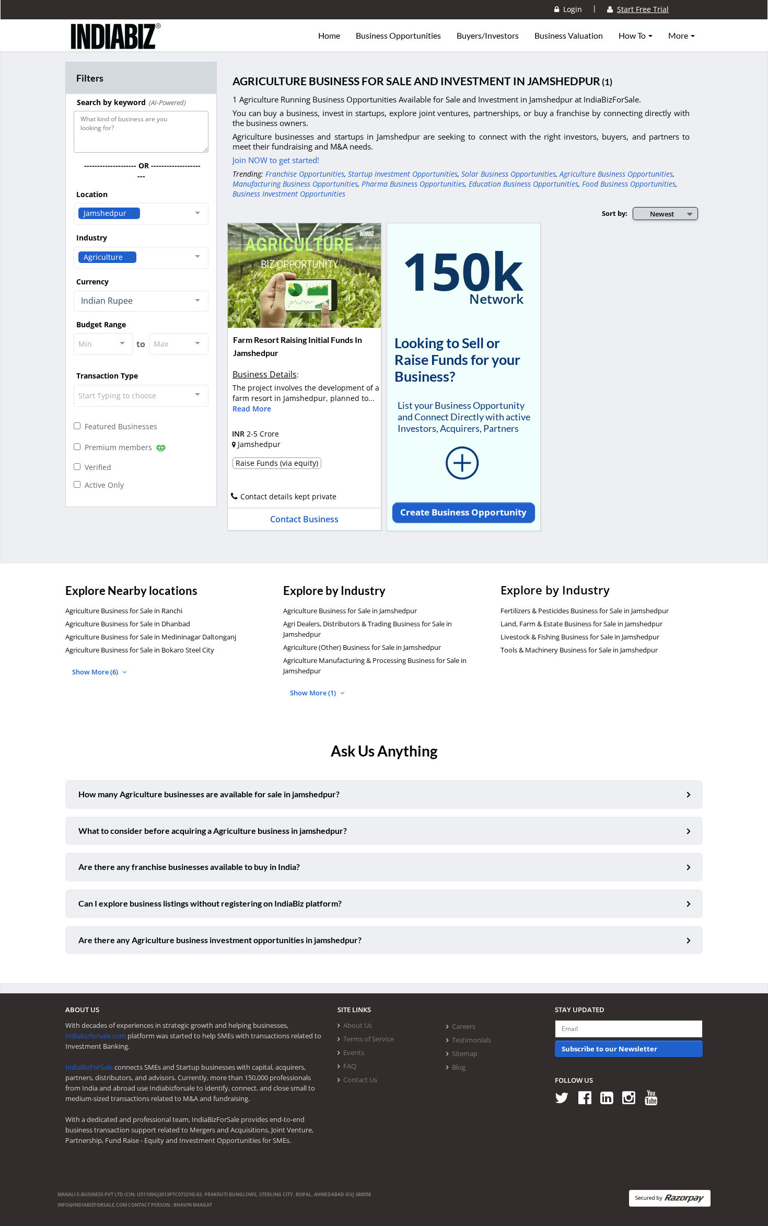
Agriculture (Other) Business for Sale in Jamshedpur (362, 647)
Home (329, 35)
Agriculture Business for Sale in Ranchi (123, 610)
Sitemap (465, 1053)
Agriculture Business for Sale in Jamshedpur (350, 610)
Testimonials (471, 1040)
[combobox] (141, 214)
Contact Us (360, 1079)
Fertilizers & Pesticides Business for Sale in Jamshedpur (585, 610)
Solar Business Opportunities (508, 174)
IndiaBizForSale (89, 1067)
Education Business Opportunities (523, 184)
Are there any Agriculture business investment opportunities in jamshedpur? (220, 940)
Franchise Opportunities (304, 174)
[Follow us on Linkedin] (610, 1098)
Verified (95, 467)
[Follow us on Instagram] (632, 1098)
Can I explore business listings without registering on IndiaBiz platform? (210, 903)
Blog (459, 1067)
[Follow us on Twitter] (565, 1098)
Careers (463, 1026)
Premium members (117, 447)
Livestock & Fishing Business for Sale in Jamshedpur (580, 636)
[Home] (116, 44)
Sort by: (614, 213)
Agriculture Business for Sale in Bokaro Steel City (139, 650)
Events (353, 1052)
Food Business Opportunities (629, 184)
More (679, 35)
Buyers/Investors (488, 35)
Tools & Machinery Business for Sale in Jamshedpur (579, 650)
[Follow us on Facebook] (588, 1098)
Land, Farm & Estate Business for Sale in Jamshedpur (581, 623)
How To (633, 35)
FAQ (349, 1066)
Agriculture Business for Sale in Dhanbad (127, 623)
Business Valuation (568, 35)
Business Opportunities (398, 35)
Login (570, 9)
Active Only (102, 485)
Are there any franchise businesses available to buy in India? (189, 867)
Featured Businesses (118, 426)
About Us (357, 1025)
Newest (662, 214)
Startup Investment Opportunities (403, 174)
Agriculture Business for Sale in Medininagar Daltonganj (150, 636)
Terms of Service (368, 1039)
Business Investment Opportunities (288, 194)
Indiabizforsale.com (95, 1035)
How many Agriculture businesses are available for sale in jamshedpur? (209, 794)
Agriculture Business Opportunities (616, 174)
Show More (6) (96, 672)
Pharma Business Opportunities (413, 184)
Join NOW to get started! (275, 160)
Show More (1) (314, 692)
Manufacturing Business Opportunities (295, 184)
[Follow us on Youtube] (655, 1098)
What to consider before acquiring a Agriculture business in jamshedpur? (212, 830)
